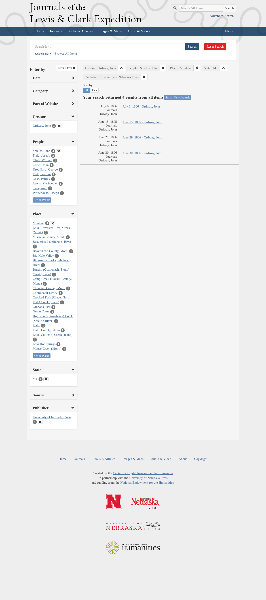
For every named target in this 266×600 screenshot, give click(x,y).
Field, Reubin (42, 174)
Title (86, 90)
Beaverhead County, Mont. (50, 251)
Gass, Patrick (41, 179)
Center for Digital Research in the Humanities (143, 473)
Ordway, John (42, 125)
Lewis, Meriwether (45, 183)
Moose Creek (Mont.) (47, 348)
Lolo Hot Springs (44, 344)
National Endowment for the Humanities (147, 482)
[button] (121, 68)
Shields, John (41, 151)
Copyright (200, 459)
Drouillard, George (45, 169)
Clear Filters (65, 68)
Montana (38, 223)
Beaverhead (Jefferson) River (52, 241)
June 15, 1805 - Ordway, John (142, 122)
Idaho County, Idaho (46, 330)
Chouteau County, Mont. (49, 288)
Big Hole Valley (43, 255)
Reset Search (215, 46)
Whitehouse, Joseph (46, 193)
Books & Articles (80, 31)
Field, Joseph (41, 155)
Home (39, 31)
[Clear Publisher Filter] (40, 422)
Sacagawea (40, 188)
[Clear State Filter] (45, 379)
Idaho (36, 325)
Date (95, 90)
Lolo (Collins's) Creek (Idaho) (52, 334)
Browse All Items (65, 53)
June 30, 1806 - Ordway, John (142, 153)
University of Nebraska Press (52, 417)
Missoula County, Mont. (49, 237)
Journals (56, 31)
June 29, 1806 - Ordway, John (142, 137)
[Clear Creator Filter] (59, 126)
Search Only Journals (177, 97)
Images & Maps (110, 31)
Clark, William (42, 160)
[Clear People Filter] (58, 151)
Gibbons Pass (41, 307)
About (228, 31)
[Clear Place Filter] (52, 223)
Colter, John (41, 165)
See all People (42, 199)
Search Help (43, 54)
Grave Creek (41, 311)
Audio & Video (138, 31)
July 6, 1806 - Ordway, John (141, 106)
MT (35, 379)
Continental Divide (45, 293)
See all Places (41, 355)
